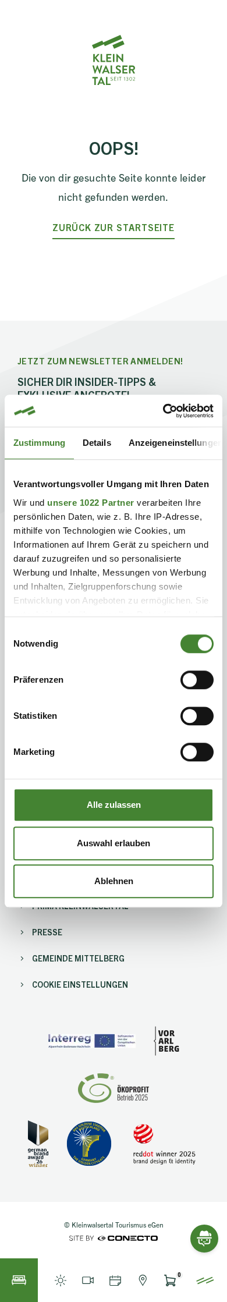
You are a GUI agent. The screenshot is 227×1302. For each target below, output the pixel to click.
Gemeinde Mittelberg (78, 958)
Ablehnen (113, 881)
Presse (47, 932)
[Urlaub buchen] (19, 1280)
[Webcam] (87, 1280)
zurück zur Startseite (113, 227)
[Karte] (142, 1280)
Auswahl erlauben (113, 843)
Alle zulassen (114, 805)
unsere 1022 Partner (90, 503)
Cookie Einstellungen (80, 984)
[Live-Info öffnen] (60, 1280)
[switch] (197, 679)
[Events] (115, 1280)
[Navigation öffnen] (205, 1280)
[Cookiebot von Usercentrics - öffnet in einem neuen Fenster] (163, 410)
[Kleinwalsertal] (113, 60)
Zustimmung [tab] (39, 443)
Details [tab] (97, 443)
